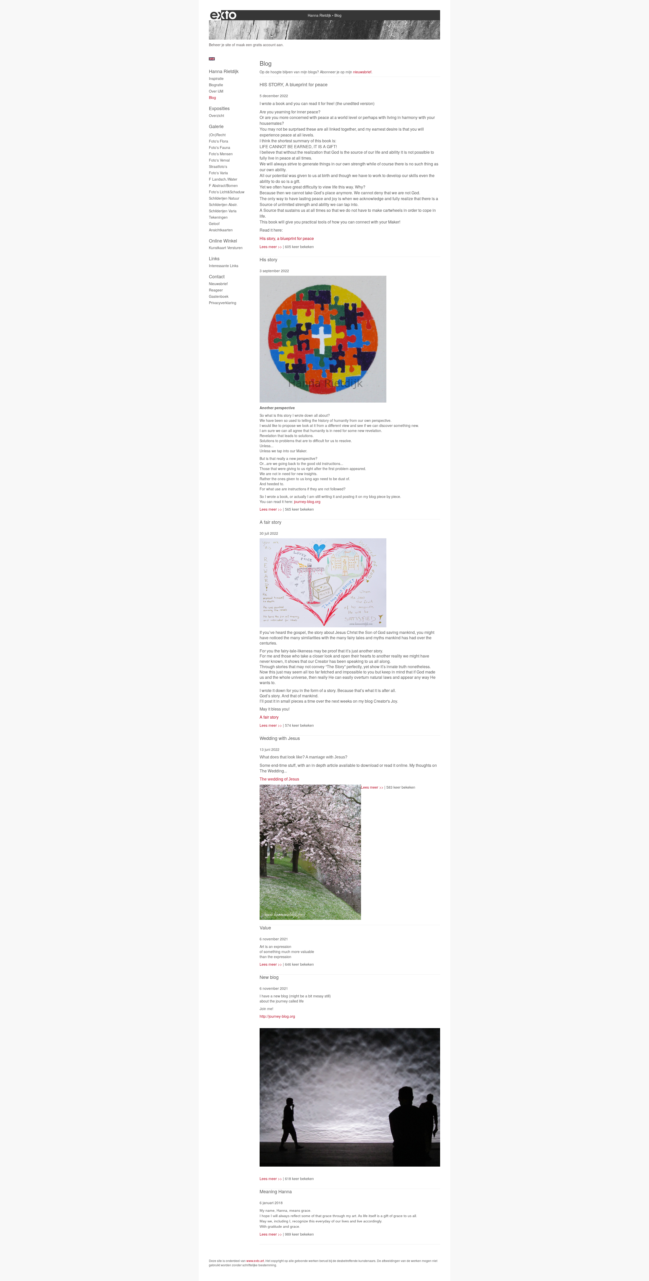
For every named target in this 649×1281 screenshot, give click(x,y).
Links (214, 258)
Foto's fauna (219, 147)
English (212, 58)
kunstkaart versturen (226, 247)
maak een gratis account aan (259, 44)
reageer (216, 289)
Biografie (216, 84)
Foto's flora (218, 141)
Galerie (216, 126)
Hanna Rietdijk (319, 15)
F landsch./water (223, 179)
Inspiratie (216, 78)
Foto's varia (218, 172)
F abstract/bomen (223, 185)
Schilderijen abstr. (223, 204)
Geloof (214, 223)
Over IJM (216, 91)
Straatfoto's (218, 166)
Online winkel (223, 240)
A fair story (269, 717)
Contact (217, 276)
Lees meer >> (271, 246)
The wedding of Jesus (279, 779)
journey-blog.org (306, 501)
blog (212, 97)
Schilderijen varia (223, 210)
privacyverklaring (222, 302)
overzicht (216, 115)
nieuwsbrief (362, 71)
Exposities (219, 108)
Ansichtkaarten (221, 229)
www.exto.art (255, 1260)
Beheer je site (220, 44)
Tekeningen (218, 217)
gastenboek (218, 296)
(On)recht (217, 134)
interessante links (223, 265)
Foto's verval (219, 160)
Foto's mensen (221, 153)
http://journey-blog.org (277, 1016)
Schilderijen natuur (224, 198)
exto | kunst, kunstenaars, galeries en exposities (223, 15)
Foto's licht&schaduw (226, 191)
